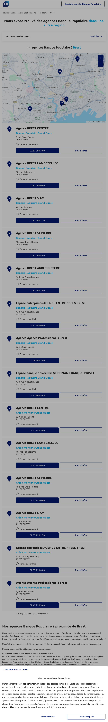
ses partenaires (30, 683)
